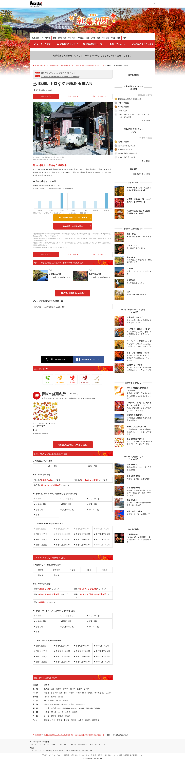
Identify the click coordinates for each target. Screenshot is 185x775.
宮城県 (46, 689)
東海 (93, 37)
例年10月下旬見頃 (103, 534)
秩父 (83, 693)
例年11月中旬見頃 (83, 539)
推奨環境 (66, 755)
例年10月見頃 (41, 534)
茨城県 (56, 575)
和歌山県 (89, 708)
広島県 (46, 712)
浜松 (83, 704)
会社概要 (119, 755)
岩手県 (65, 689)
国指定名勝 (66, 504)
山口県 (60, 712)
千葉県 (72, 570)
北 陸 (35, 700)
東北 (54, 37)
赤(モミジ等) (94, 509)
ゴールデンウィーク (63, 744)
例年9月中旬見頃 (82, 646)
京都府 (53, 708)
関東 (60, 37)
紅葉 (91, 744)
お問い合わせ (75, 755)
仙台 (51, 689)
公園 (37, 515)
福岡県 (46, 720)
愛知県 (46, 704)
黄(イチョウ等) (68, 509)
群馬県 (104, 570)
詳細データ (72, 96)
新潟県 (60, 696)
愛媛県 (53, 716)
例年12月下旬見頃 (103, 661)
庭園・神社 (93, 504)
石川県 (46, 700)
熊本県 (73, 720)
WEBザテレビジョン (58, 750)
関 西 (35, 708)
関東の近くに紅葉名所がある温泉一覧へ (50, 307)
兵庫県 (65, 708)
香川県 (46, 716)
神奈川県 (56, 570)
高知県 (67, 716)
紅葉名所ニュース (94, 44)
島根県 (75, 712)
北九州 (52, 720)
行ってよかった (119, 44)
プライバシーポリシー (55, 755)
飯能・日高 (92, 466)
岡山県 (53, 712)
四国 (118, 37)
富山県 (58, 700)
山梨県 (46, 696)
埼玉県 (88, 570)
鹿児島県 (95, 720)
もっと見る (146, 120)
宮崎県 (87, 720)
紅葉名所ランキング (69, 44)
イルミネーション (100, 744)
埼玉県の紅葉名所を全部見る (73, 293)
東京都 (40, 570)
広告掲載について (110, 755)
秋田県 (72, 689)
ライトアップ (94, 499)
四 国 (35, 716)
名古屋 (52, 704)
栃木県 (40, 575)
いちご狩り (46, 744)
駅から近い (40, 509)
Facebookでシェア (90, 359)
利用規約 (44, 755)
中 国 (35, 712)
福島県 (86, 689)
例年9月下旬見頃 (102, 646)
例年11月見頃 (41, 539)
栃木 (64, 38)
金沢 (51, 701)
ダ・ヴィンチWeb (45, 750)
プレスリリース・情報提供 (88, 755)
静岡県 (78, 704)
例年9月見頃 (41, 646)
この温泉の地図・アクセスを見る (74, 217)
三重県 (71, 704)
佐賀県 (59, 720)
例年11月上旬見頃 (63, 539)
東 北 (35, 689)
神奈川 (74, 38)
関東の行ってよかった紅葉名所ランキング (58, 73)
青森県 (58, 689)
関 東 (35, 692)
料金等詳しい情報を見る (73, 226)
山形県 (79, 689)
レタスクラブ (34, 750)
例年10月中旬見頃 (83, 534)
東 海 (35, 704)
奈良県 (81, 708)
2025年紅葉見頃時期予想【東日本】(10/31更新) (60, 76)
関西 (99, 37)
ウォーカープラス (36, 744)
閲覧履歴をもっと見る (142, 174)
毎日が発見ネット (87, 750)
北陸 (87, 37)
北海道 (47, 37)
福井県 (65, 700)
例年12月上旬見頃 (63, 544)
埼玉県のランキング (47, 480)
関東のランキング (46, 589)
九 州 (35, 720)
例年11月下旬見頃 (103, 539)
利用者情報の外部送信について (133, 755)
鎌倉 (65, 693)
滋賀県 (97, 708)
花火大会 (73, 744)
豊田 (57, 704)
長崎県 (66, 720)
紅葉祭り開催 (41, 504)
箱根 (60, 693)
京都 (103, 38)
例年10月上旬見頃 (63, 651)
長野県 (53, 696)
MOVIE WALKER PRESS (73, 750)
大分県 (80, 720)
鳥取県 (67, 712)
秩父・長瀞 (52, 466)
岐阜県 (64, 704)
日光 (102, 693)
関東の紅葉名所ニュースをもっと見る (73, 445)
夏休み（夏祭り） (83, 744)
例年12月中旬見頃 (83, 544)
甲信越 (81, 37)
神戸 (70, 708)
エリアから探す (43, 44)
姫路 (74, 708)
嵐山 (58, 708)
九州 (124, 37)
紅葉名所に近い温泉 (144, 44)
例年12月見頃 (41, 544)
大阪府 (46, 708)
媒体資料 (100, 755)
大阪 (107, 38)
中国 (113, 37)
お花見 (53, 744)
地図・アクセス (98, 96)
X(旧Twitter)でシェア (59, 359)
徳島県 (60, 716)
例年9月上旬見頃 (62, 646)
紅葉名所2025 (37, 37)
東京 (69, 38)
